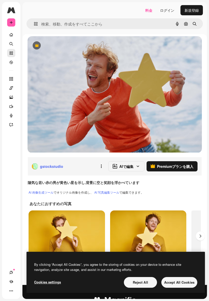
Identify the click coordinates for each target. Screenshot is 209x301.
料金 (148, 10)
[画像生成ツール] (11, 97)
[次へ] (200, 235)
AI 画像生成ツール (41, 192)
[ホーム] (11, 35)
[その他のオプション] (101, 166)
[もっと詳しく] (11, 62)
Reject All (140, 282)
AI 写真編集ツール (106, 192)
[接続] (11, 272)
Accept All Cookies (179, 282)
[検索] (11, 44)
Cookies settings (47, 282)
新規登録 (192, 10)
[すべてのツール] (11, 79)
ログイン (167, 10)
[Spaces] (11, 88)
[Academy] (11, 282)
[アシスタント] (11, 125)
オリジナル (62, 45)
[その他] (11, 291)
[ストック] (11, 53)
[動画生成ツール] (11, 106)
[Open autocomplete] (34, 24)
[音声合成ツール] (11, 115)
